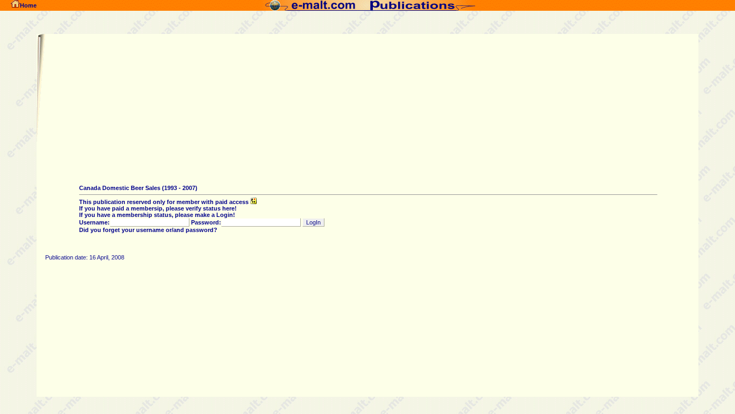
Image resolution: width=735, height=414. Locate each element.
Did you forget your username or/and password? (148, 230)
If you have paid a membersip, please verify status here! (158, 208)
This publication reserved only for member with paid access (164, 202)
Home (28, 5)
